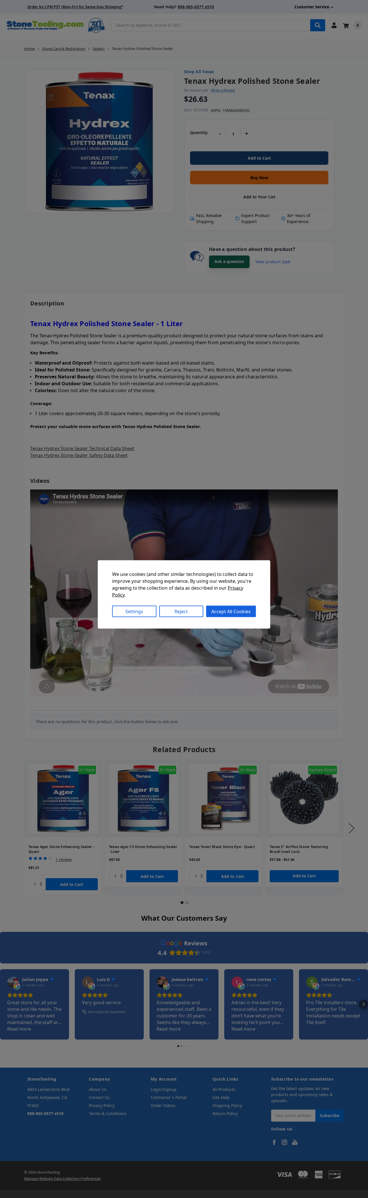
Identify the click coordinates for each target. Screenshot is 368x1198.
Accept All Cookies (231, 611)
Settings (134, 611)
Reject (181, 611)
